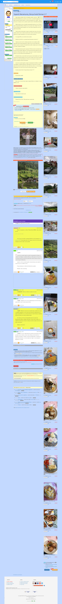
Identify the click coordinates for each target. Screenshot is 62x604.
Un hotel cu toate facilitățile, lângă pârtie (25, 389)
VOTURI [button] (56, 77)
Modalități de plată (9, 584)
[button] (50, 69)
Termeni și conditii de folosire (24, 581)
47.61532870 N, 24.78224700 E (23, 212)
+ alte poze (23, 191)
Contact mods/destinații (10, 583)
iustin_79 (36, 392)
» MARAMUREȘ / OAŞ (17, 5)
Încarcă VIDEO (55, 569)
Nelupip (28, 397)
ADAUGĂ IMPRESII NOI (18, 353)
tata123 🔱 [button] (16, 308)
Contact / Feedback (9, 581)
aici (39, 103)
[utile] (50, 1)
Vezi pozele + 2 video (31, 191)
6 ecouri (15, 126)
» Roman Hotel (27, 5)
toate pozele (49, 566)
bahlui (29, 404)
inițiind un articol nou (24, 157)
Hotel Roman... (20, 399)
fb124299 (16, 390)
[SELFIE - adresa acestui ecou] (21, 247)
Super (19, 397)
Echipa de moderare (10, 582)
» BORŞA (22, 5)
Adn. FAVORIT (30, 122)
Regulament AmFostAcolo (24, 582)
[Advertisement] (8, 76)
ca (53, 19)
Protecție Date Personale (23, 583)
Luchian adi (32, 399)
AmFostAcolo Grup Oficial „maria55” (38, 585)
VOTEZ (56, 32)
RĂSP (15, 247)
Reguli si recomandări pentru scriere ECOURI (19, 361)
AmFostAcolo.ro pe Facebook (17, 574)
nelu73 (7, 9)
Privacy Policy (22, 584)
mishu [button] (15, 250)
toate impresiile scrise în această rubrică (22, 407)
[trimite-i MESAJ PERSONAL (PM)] (19, 228)
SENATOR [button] (9, 21)
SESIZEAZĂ (22, 122)
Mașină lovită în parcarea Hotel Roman (25, 402)
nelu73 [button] (15, 289)
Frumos (19, 404)
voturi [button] (30, 203)
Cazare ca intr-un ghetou (22, 395)
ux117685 (35, 395)
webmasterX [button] (16, 228)
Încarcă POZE (47, 569)
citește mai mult (17, 110)
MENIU (22, 8)
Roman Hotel (17, 8)
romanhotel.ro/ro (28, 210)
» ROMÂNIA (10, 5)
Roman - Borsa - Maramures (22, 392)
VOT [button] (56, 45)
